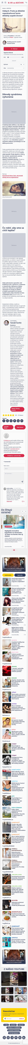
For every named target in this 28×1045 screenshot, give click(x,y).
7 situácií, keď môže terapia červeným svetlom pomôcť (17, 670)
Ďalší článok (20, 427)
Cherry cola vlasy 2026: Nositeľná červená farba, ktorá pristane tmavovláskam (18, 600)
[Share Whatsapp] (7, 420)
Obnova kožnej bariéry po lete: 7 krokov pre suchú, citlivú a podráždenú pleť (18, 591)
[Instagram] (4, 1037)
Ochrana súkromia (14, 1030)
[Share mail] (21, 420)
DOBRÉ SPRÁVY (16, 770)
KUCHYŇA (15, 900)
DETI (13, 796)
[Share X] (11, 420)
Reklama (21, 1025)
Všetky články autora (15, 409)
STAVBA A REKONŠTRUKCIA (17, 849)
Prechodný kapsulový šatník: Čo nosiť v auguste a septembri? (18, 580)
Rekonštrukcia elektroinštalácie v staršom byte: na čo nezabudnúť (17, 855)
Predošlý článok (6, 427)
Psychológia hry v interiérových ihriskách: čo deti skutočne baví (17, 800)
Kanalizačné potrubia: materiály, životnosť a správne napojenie (18, 878)
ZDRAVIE (14, 666)
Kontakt (13, 1025)
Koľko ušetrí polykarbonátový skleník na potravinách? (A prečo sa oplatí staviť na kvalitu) (18, 813)
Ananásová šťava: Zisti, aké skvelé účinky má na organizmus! (12, 176)
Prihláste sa (7, 440)
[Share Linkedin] (18, 420)
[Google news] (20, 1037)
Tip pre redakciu (14, 1033)
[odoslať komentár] (22, 482)
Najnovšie (19, 575)
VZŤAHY (14, 692)
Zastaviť (14, 60)
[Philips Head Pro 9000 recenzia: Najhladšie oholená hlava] (21, 990)
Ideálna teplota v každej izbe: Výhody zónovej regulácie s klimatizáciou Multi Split (17, 891)
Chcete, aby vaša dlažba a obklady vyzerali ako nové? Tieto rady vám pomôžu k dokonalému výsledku (18, 828)
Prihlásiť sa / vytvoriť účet (14, 455)
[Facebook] (12, 1037)
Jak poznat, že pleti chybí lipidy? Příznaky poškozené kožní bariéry (18, 722)
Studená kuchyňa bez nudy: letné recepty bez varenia (18, 915)
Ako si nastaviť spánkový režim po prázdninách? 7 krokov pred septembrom (18, 708)
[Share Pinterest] (14, 420)
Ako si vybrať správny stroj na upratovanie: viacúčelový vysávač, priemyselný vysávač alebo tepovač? (18, 839)
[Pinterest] (16, 1037)
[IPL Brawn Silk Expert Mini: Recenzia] (21, 998)
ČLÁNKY (14, 744)
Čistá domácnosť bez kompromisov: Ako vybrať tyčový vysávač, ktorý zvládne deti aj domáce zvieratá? (18, 931)
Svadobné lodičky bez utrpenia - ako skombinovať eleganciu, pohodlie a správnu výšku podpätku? (18, 645)
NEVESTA (14, 640)
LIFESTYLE (8, 8)
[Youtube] (8, 1037)
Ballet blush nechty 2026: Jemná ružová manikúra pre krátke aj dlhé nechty (19, 630)
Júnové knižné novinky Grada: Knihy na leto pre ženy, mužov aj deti (18, 941)
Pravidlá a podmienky (14, 1027)
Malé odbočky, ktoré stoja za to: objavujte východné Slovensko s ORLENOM (18, 774)
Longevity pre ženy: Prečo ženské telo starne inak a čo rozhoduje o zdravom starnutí (18, 611)
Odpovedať (9, 501)
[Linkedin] (23, 1037)
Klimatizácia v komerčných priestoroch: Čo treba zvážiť (18, 866)
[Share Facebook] (3, 420)
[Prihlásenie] (2, 2)
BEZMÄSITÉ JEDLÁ (17, 912)
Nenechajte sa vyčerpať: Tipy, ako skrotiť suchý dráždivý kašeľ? (18, 748)
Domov (4, 8)
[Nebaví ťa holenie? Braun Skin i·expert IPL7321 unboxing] (7, 998)
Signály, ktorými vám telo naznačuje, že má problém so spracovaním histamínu (18, 683)
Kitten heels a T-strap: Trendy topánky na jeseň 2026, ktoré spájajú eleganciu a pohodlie (18, 620)
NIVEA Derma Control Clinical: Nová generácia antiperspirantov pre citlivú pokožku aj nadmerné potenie (18, 786)
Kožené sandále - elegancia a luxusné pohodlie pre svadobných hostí (18, 656)
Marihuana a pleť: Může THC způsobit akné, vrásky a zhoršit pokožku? (18, 734)
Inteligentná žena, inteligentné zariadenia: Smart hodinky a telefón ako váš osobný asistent (18, 760)
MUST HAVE (15, 652)
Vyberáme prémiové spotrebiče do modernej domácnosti (18, 904)
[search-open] (5, 2)
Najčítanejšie (8, 575)
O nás (6, 1025)
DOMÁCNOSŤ (15, 822)
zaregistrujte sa (14, 449)
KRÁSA (14, 718)
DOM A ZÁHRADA (17, 807)
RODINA (14, 704)
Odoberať (21, 1018)
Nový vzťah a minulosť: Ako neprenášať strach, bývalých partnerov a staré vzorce (19, 696)
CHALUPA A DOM (17, 874)
